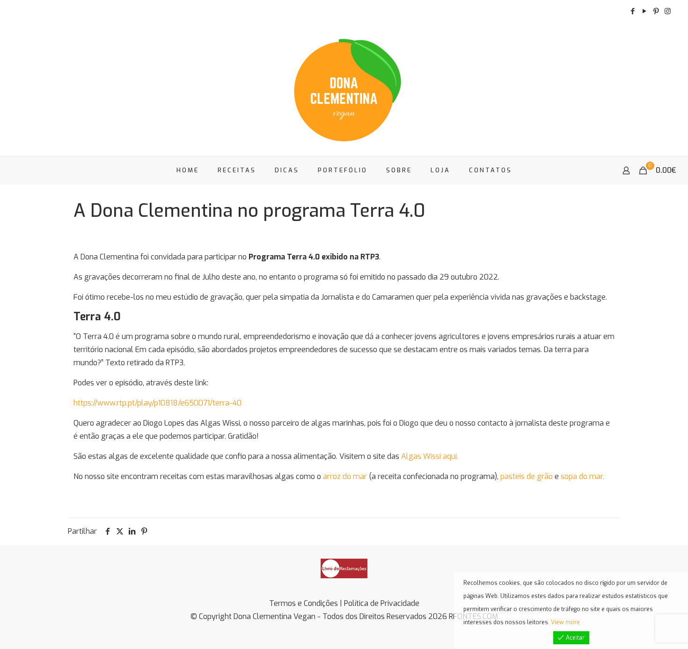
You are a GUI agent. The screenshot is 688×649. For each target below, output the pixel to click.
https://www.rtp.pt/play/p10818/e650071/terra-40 (157, 403)
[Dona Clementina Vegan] (344, 89)
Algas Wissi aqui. (429, 456)
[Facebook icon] (632, 11)
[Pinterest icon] (655, 11)
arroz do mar (345, 476)
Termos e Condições (303, 603)
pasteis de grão (526, 476)
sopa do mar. (582, 476)
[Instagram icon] (667, 11)
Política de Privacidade (381, 603)
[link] (344, 568)
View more (565, 622)
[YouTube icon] (644, 11)
